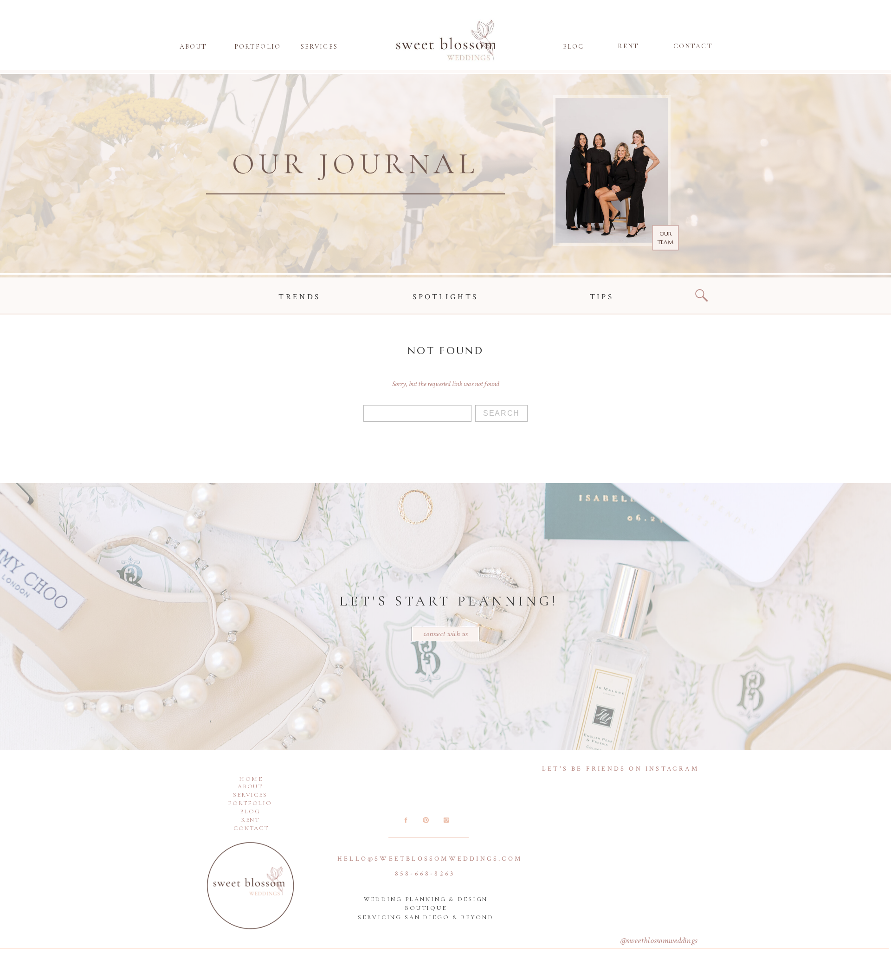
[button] (573, 48)
